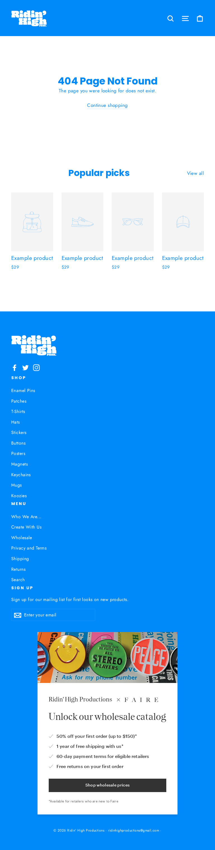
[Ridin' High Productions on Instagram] (36, 367)
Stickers (18, 432)
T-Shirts (18, 411)
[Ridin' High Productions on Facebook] (14, 367)
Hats (15, 422)
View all (195, 173)
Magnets (19, 464)
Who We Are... (26, 516)
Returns (18, 569)
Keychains (21, 474)
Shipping (20, 558)
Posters (18, 453)
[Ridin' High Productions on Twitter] (25, 367)
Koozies (19, 495)
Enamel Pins (23, 390)
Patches (18, 401)
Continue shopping (107, 105)
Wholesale (21, 537)
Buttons (18, 443)
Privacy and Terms (28, 548)
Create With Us (26, 527)
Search (18, 579)
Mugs (16, 485)
